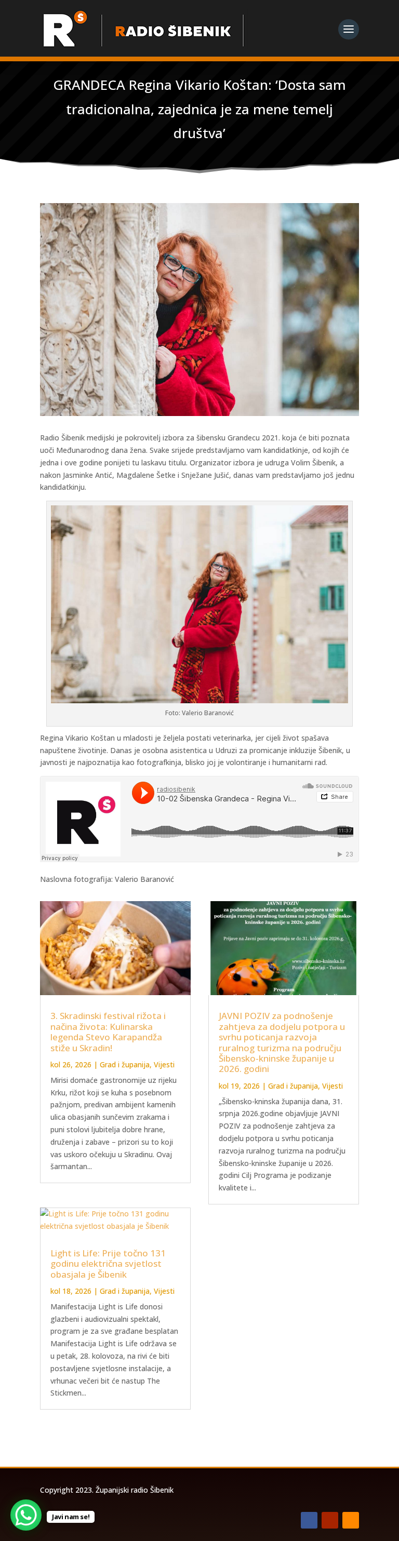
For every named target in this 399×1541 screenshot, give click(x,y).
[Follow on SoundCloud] (350, 1520)
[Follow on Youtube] (330, 1520)
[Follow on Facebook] (309, 1520)
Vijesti (164, 1064)
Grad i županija (125, 1064)
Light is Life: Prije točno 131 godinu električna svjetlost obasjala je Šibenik (108, 1263)
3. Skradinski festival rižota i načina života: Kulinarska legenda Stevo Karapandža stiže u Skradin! (108, 1031)
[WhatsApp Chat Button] (26, 1515)
